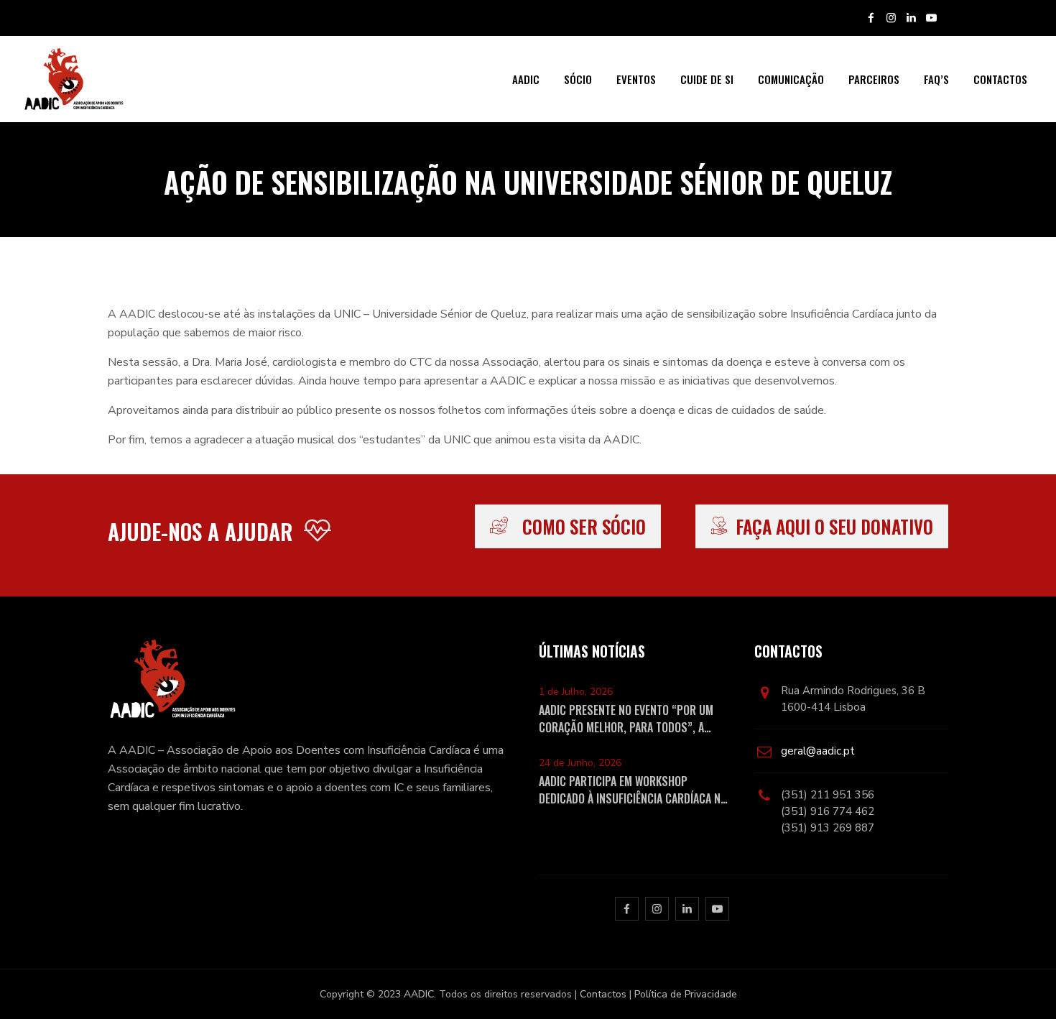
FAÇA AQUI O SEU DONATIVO (834, 526)
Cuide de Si (706, 79)
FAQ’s (936, 79)
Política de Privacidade (685, 994)
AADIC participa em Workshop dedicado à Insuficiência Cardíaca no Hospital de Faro (633, 790)
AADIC (525, 79)
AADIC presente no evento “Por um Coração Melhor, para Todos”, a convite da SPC (626, 718)
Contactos (1000, 79)
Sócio (578, 79)
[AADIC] (73, 79)
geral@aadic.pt (818, 751)
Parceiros (873, 79)
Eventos (636, 79)
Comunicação (791, 79)
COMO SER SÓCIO (584, 526)
